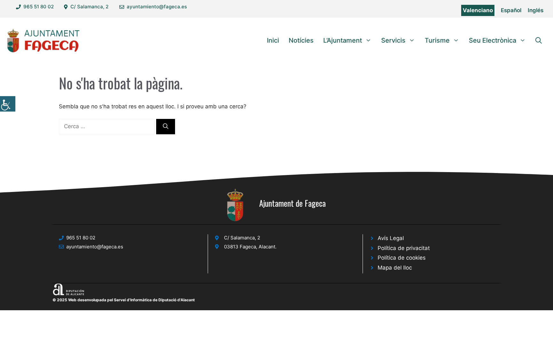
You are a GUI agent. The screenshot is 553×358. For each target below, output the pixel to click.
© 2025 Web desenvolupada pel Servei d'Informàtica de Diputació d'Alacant (123, 299)
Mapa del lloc (395, 267)
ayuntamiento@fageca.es (157, 7)
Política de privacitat (404, 248)
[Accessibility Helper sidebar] (7, 104)
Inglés (535, 10)
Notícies (301, 40)
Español (511, 10)
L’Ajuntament (342, 40)
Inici (273, 40)
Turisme (437, 40)
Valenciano (478, 10)
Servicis (393, 40)
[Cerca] (165, 126)
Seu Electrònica (492, 40)
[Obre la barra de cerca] (539, 40)
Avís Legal (391, 238)
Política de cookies (402, 257)
